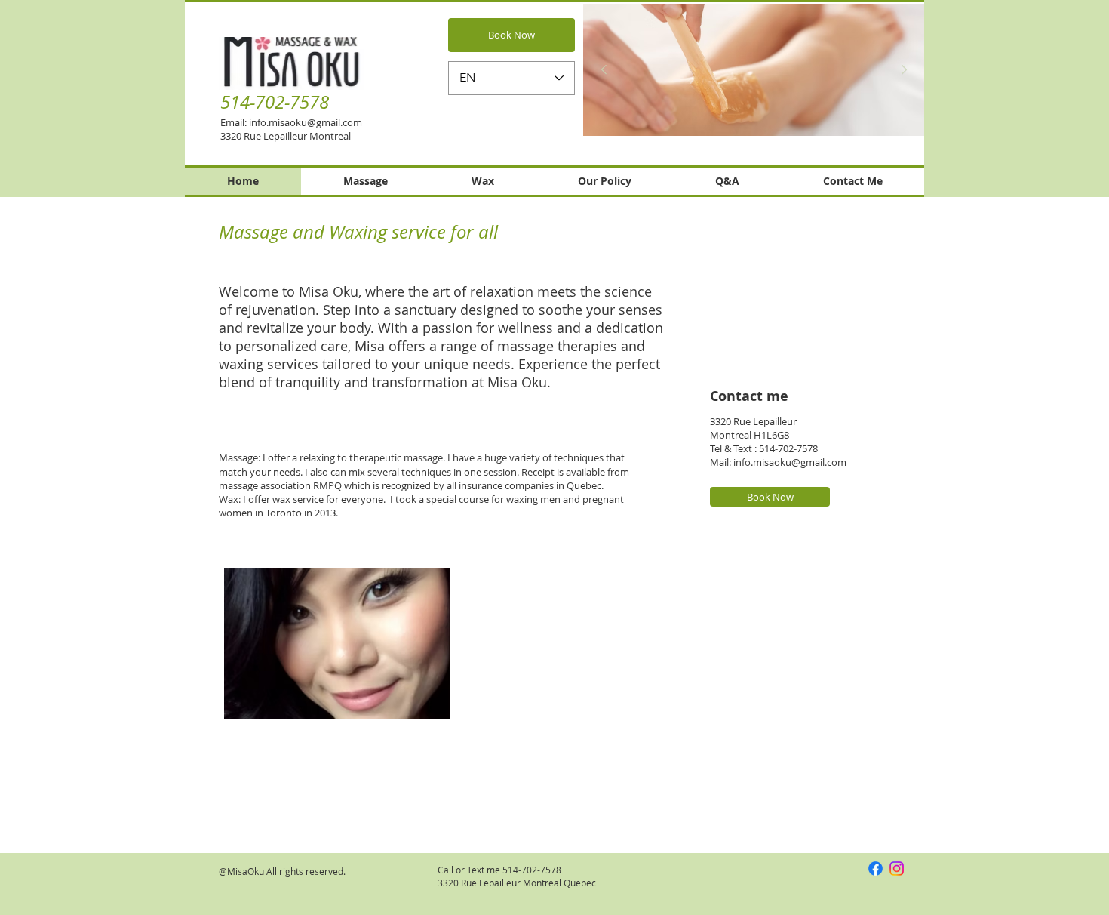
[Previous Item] (604, 70)
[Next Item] (904, 70)
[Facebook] (875, 868)
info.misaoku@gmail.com (305, 122)
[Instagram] (896, 868)
